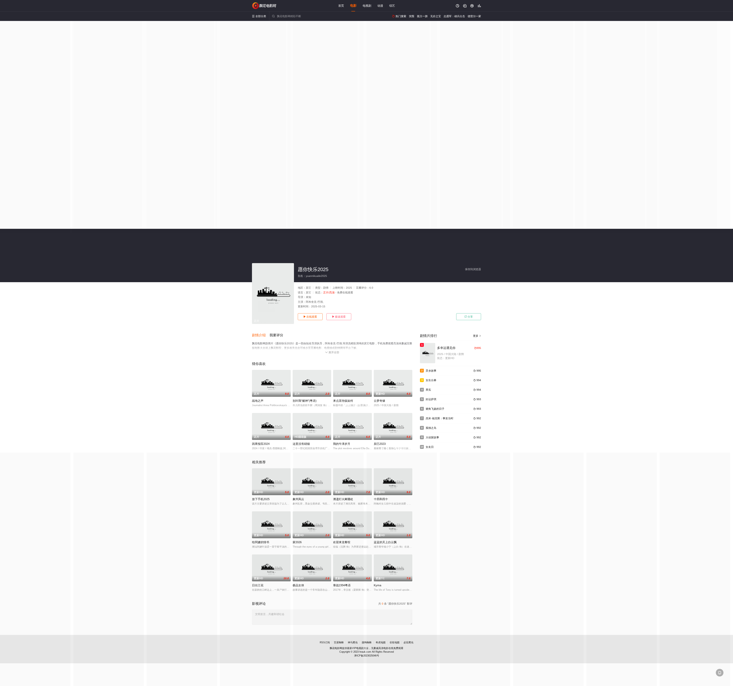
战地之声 (257, 400)
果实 (428, 389)
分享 (468, 316)
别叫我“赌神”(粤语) (304, 400)
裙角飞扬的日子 (435, 408)
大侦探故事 (432, 437)
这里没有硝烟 (301, 443)
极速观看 (339, 316)
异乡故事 (431, 370)
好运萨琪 (431, 399)
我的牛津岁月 (341, 443)
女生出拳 (431, 380)
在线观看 (310, 316)
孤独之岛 (431, 427)
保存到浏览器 (473, 269)
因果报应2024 (261, 443)
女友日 (430, 446)
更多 (477, 335)
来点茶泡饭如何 (343, 400)
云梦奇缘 (379, 400)
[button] (261, 335)
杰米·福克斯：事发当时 (439, 418)
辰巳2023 (380, 443)
